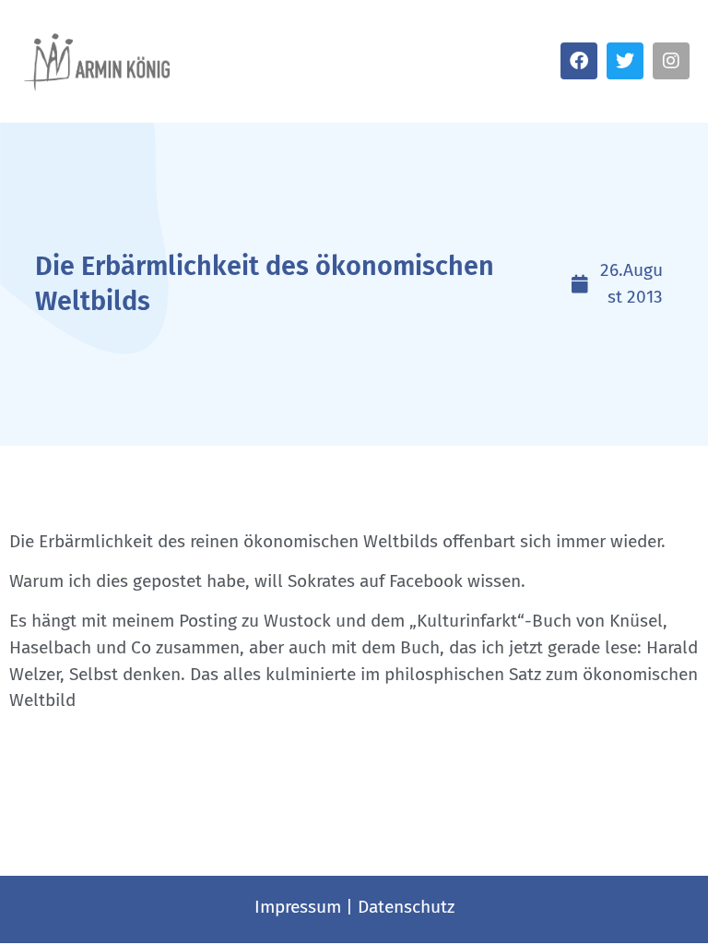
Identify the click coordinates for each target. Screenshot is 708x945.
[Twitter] (625, 60)
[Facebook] (578, 60)
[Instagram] (671, 60)
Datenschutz (406, 906)
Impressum (297, 906)
